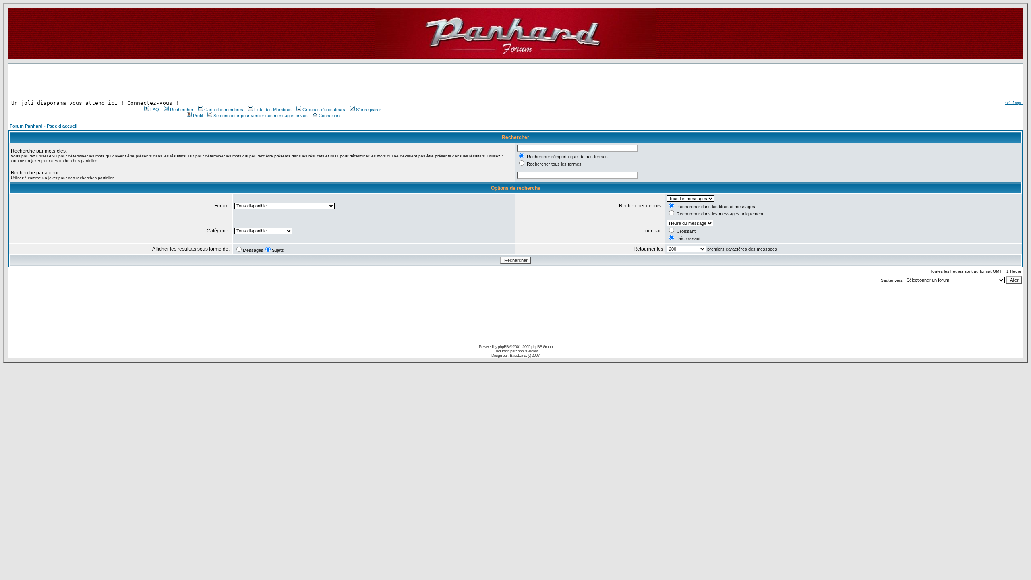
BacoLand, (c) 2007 (525, 355)
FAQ (154, 109)
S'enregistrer (368, 109)
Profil (198, 115)
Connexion (329, 115)
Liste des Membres (273, 109)
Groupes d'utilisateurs (323, 109)
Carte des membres (223, 109)
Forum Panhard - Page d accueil (43, 126)
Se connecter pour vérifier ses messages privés (260, 115)
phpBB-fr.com (528, 351)
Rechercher (181, 109)
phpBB (503, 346)
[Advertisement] (261, 82)
